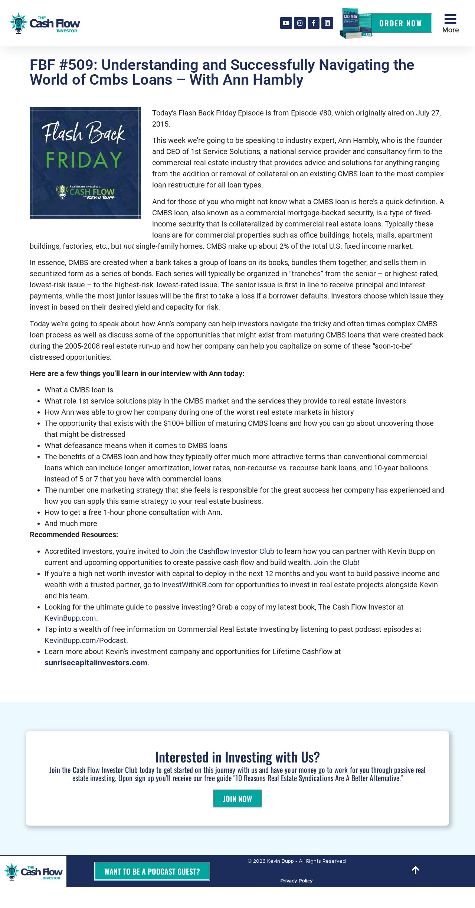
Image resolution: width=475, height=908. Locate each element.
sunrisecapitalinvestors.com (96, 662)
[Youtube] (286, 23)
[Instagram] (300, 23)
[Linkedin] (327, 23)
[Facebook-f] (314, 23)
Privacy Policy (297, 881)
